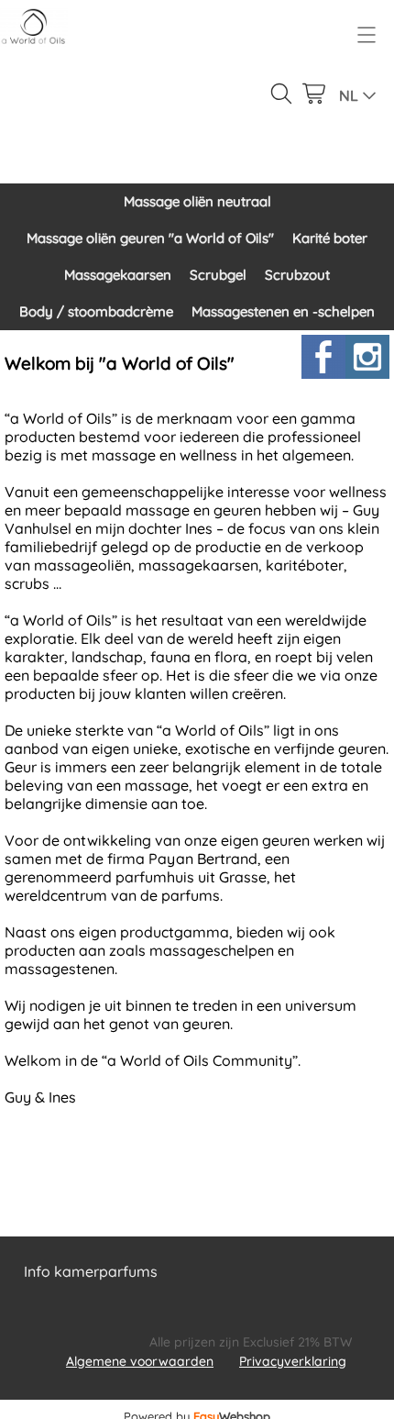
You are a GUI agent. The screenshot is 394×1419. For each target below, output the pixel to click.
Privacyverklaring (292, 1361)
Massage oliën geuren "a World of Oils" (150, 238)
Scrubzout (297, 274)
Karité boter (329, 238)
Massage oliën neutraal (197, 201)
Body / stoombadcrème (96, 311)
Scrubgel (218, 274)
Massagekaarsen (117, 274)
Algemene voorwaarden (139, 1361)
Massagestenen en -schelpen (283, 311)
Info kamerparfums (91, 1271)
